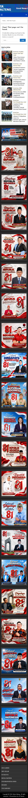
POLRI (14, 55)
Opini (22, 53)
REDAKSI (4, 785)
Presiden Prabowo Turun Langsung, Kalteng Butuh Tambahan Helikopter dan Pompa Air (19, 72)
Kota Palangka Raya (18, 102)
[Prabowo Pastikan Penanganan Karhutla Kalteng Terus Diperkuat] (7, 80)
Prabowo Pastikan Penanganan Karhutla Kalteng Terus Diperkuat (19, 82)
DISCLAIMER (5, 768)
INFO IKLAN (5, 771)
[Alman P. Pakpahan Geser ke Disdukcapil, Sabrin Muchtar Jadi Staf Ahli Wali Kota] (7, 116)
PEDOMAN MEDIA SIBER (9, 781)
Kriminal (15, 53)
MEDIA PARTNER (7, 778)
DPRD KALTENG (17, 90)
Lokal (19, 53)
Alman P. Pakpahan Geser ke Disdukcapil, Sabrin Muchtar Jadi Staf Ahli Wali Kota (19, 119)
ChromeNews (13, 796)
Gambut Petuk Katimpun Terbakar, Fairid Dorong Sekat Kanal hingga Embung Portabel (19, 108)
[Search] (26, 14)
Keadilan (21, 51)
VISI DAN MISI (6, 788)
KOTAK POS (5, 775)
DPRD (20, 88)
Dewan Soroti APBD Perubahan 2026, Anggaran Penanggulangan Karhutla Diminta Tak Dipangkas (19, 96)
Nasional (15, 65)
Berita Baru (16, 51)
